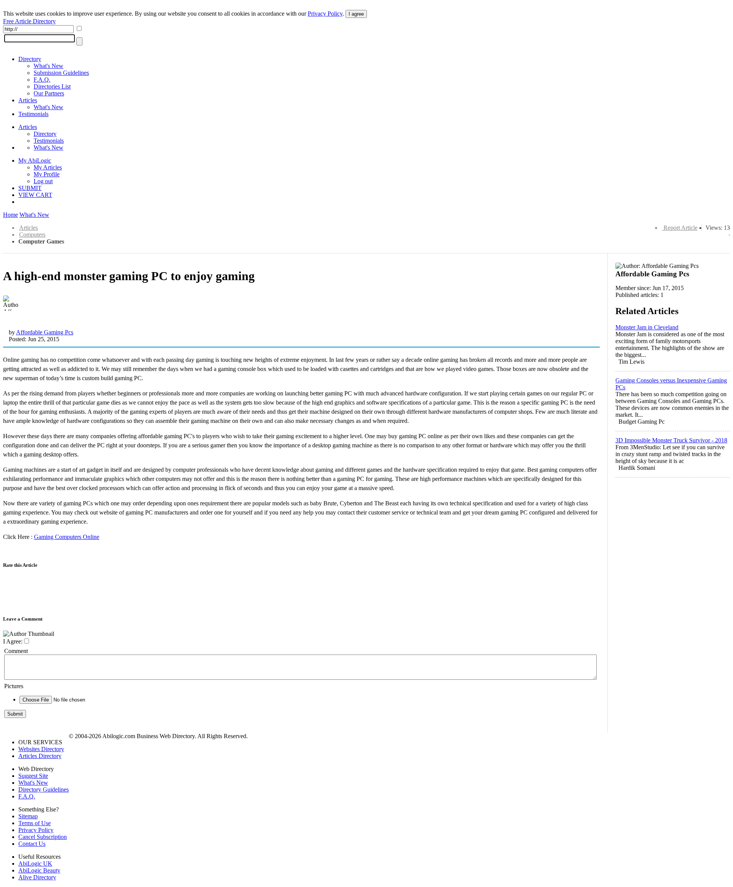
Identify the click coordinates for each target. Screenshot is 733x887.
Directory (29, 59)
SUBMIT (30, 188)
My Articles (48, 167)
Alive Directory (37, 877)
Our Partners (49, 93)
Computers (32, 234)
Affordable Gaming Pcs (44, 332)
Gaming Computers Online (66, 537)
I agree (356, 14)
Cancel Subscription (42, 837)
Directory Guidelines (43, 789)
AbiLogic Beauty (39, 870)
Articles (27, 100)
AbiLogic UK (35, 863)
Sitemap (28, 816)
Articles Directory (39, 756)
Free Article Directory (29, 21)
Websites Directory (41, 749)
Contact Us (31, 843)
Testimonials (33, 114)
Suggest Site (33, 775)
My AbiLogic (34, 160)
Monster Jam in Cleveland (646, 327)
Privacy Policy (325, 13)
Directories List (52, 86)
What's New (48, 66)
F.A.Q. (42, 79)
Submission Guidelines (61, 72)
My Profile (47, 174)
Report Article (680, 227)
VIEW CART (35, 195)
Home (10, 214)
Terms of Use (34, 823)
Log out (43, 181)
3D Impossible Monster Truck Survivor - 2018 (671, 440)
